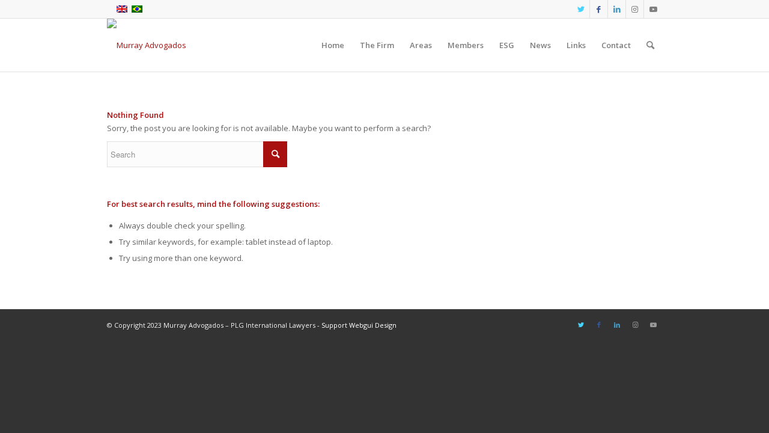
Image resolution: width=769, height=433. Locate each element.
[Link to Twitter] (580, 9)
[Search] (650, 45)
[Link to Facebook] (598, 9)
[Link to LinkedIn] (616, 9)
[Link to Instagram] (634, 9)
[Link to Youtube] (653, 9)
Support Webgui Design (359, 325)
